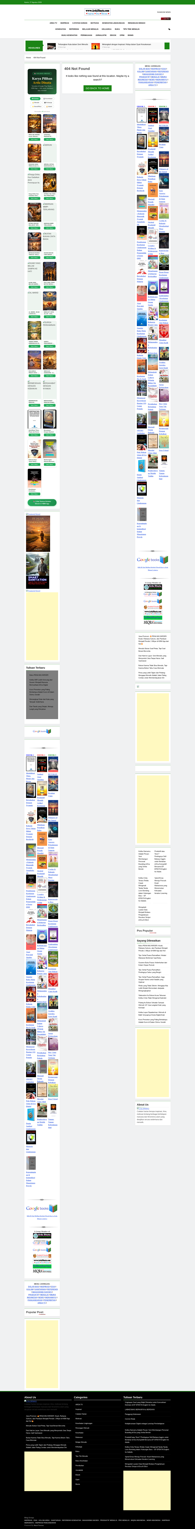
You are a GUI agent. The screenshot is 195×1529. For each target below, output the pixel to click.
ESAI (53, 1287)
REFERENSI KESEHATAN (71, 1520)
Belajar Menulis (90, 29)
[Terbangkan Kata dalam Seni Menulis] (51, 47)
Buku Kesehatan (69, 35)
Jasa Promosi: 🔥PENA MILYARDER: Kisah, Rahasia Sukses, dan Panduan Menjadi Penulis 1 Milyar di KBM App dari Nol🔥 (48, 1418)
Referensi (74, 29)
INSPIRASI (45, 1287)
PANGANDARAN (35, 1300)
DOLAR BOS (33, 1287)
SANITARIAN (40, 1289)
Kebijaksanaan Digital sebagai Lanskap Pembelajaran (144, 1423)
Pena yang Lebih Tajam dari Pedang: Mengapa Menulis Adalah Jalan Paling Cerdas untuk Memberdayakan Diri (152, 675)
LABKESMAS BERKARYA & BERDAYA (140, 1409)
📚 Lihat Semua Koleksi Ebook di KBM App (42, 503)
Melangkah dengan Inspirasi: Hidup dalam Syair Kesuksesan (126, 44)
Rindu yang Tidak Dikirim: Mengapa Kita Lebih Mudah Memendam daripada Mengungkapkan (153, 988)
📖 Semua (35, 98)
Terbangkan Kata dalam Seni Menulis (73, 44)
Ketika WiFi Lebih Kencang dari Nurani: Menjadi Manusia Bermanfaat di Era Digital (40, 682)
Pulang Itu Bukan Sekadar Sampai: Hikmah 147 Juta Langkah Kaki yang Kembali (152, 1005)
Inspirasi (64, 23)
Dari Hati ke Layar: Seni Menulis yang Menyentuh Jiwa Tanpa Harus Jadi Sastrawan (152, 658)
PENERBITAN (50, 1300)
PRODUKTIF (33, 1295)
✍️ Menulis (35, 102)
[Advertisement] (42, 626)
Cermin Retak (130, 1419)
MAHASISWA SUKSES (42, 1292)
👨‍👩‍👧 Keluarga (48, 102)
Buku (117, 29)
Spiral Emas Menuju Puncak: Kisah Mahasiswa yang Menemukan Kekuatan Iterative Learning (160, 885)
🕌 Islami (49, 106)
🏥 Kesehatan (47, 98)
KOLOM (30, 1289)
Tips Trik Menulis (131, 29)
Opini (122, 35)
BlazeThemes (39, 1525)
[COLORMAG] (143, 1109)
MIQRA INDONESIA (138, 1520)
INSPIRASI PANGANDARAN (45, 1523)
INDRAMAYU (50, 1298)
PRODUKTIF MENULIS (108, 1520)
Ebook (113, 35)
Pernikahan (86, 35)
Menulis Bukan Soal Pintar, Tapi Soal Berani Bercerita (45, 1426)
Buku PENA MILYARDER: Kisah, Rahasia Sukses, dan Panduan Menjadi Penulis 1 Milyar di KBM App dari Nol (152, 948)
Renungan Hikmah (136, 23)
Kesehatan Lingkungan (113, 23)
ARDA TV (53, 23)
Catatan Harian (79, 23)
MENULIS (44, 1295)
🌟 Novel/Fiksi (36, 106)
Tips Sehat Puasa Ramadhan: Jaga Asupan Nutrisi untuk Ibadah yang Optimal (151, 979)
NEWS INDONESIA (153, 1520)
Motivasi (95, 23)
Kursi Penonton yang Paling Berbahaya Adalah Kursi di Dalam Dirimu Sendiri (41, 692)
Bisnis (130, 35)
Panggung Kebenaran (133, 1414)
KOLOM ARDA (44, 1520)
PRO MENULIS (123, 1520)
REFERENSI (52, 1289)
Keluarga (106, 29)
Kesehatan (60, 29)
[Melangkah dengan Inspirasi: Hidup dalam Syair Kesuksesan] (95, 47)
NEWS (41, 1298)
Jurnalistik (101, 35)
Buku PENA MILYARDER (38, 675)
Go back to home (97, 88)
